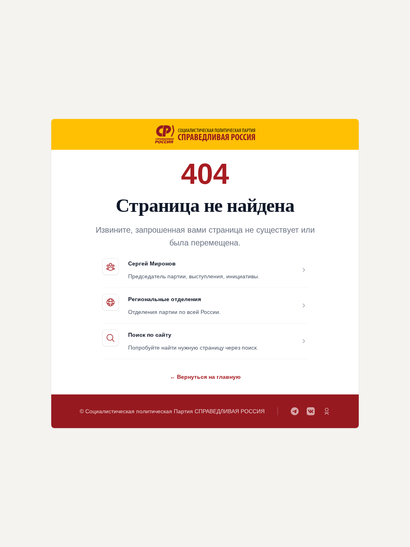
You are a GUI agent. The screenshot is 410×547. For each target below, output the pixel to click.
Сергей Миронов (152, 263)
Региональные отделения (164, 299)
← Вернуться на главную (205, 377)
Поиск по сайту (149, 335)
